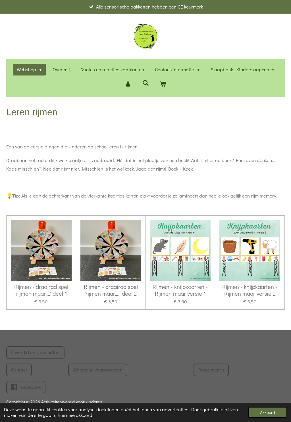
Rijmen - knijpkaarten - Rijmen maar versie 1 (180, 290)
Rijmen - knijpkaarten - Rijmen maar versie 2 (249, 290)
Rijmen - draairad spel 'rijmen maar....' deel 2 (111, 290)
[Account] (127, 84)
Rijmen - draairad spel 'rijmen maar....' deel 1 (41, 290)
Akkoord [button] (267, 412)
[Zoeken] (145, 83)
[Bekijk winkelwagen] (163, 84)
